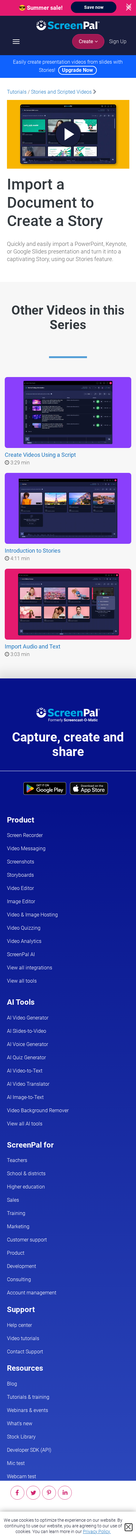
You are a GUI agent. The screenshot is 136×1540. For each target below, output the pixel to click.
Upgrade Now (77, 70)
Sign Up (118, 41)
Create (86, 41)
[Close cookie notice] (129, 1527)
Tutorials (17, 92)
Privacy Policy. (97, 1531)
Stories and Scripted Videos (61, 92)
